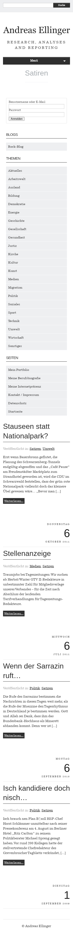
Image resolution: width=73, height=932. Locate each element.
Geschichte (16, 221)
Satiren (35, 449)
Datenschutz (17, 403)
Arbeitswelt (17, 179)
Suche (61, 5)
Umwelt (14, 329)
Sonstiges (15, 346)
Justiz (12, 246)
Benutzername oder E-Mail (27, 102)
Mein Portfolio (18, 370)
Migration (15, 287)
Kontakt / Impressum (23, 395)
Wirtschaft (16, 337)
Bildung (13, 196)
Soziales (14, 304)
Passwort (15, 110)
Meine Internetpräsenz (24, 386)
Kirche (13, 254)
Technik (13, 321)
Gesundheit (16, 237)
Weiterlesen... (14, 501)
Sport (12, 312)
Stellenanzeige (27, 553)
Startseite (15, 411)
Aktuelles (15, 170)
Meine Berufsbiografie (24, 378)
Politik (13, 296)
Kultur (13, 262)
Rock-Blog (15, 146)
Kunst (12, 271)
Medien (13, 279)
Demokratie (16, 204)
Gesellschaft (17, 229)
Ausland (14, 187)
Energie (13, 212)
